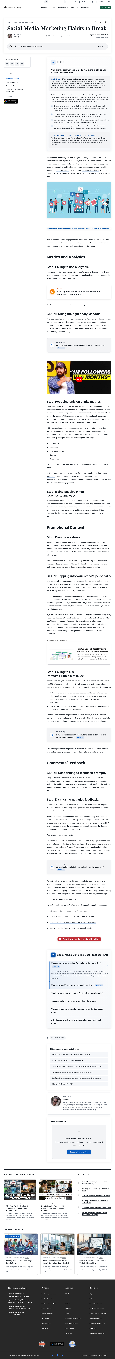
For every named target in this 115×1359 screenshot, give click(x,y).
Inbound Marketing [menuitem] (47, 1308)
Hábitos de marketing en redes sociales (67, 1060)
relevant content (56, 567)
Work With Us (63, 7)
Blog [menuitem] (90, 1294)
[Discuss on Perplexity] (17, 64)
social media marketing (71, 305)
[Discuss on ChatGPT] (7, 64)
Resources (85, 7)
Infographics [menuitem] (92, 1328)
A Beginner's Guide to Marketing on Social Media (68, 911)
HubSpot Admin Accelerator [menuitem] (49, 1303)
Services (44, 7)
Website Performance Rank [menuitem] (97, 1333)
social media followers (90, 170)
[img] (99, 46)
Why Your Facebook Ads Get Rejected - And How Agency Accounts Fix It (17, 1208)
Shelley (16, 37)
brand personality (101, 581)
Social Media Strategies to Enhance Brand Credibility (94, 1183)
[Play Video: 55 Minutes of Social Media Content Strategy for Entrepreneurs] (79, 379)
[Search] (46, 2)
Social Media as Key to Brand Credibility (96, 1196)
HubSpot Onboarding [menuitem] (48, 1299)
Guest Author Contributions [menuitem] (73, 1318)
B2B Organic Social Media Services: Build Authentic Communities (78, 293)
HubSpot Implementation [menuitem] (49, 1294)
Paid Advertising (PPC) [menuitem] (48, 1313)
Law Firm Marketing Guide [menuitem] (97, 1323)
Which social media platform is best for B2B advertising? (80, 346)
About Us (74, 7)
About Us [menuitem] (69, 1288)
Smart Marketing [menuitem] (46, 1323)
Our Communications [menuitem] (71, 1323)
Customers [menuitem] (68, 1299)
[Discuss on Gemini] (22, 64)
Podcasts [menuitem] (92, 1299)
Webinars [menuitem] (68, 1308)
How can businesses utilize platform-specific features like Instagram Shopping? (81, 736)
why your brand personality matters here (69, 591)
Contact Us (106, 7)
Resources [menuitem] (93, 1288)
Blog (15, 22)
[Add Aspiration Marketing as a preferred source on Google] (11, 101)
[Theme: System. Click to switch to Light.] (92, 2)
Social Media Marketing (26, 22)
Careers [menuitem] (67, 1313)
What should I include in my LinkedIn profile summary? (80, 868)
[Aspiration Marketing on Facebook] (57, 1355)
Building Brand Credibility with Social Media (95, 1190)
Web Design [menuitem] (45, 1328)
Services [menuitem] (45, 1288)
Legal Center (85, 1355)
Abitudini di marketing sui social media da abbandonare (72, 1072)
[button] (16, 46)
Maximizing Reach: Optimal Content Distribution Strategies (94, 1214)
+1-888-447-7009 (105, 2)
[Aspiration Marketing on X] (62, 1355)
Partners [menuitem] (67, 1303)
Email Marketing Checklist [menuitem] (96, 1308)
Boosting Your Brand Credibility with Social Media (95, 1202)
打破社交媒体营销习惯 (62, 1084)
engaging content (62, 170)
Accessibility (94, 1355)
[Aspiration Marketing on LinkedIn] (52, 1355)
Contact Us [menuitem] (68, 1333)
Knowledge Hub (103, 1355)
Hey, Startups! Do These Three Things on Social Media (71, 928)
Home (9, 22)
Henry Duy (26, 1203)
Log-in (74, 2)
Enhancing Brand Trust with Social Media (96, 1208)
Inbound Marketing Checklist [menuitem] (97, 1313)
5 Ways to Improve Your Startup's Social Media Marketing (72, 917)
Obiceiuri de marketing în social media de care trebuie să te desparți (76, 1078)
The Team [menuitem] (68, 1294)
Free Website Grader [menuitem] (95, 1303)
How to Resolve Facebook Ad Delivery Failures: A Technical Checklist (52, 1208)
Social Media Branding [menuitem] (95, 1318)
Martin (27, 1257)
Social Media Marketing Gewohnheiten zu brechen (71, 1054)
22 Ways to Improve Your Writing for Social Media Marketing (73, 922)
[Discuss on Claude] (12, 64)
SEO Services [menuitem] (45, 1318)
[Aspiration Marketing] (12, 7)
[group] (59, 46)
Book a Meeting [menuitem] (69, 1328)
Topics (52, 7)
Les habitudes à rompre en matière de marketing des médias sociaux (77, 1066)
